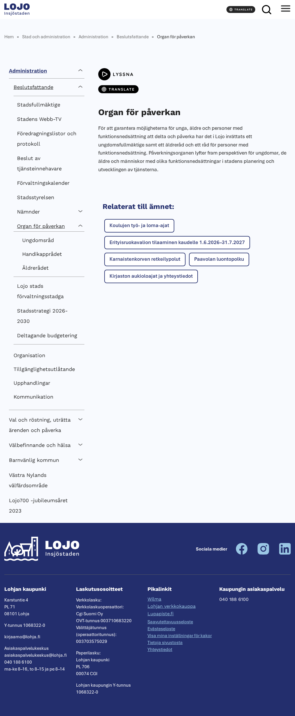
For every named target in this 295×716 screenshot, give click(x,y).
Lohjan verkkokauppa (172, 606)
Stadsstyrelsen (35, 197)
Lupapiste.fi (161, 613)
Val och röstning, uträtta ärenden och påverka (40, 425)
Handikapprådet (42, 254)
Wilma (154, 599)
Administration (93, 37)
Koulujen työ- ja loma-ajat (139, 225)
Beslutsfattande (133, 37)
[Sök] (266, 9)
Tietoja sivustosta (165, 642)
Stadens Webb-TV (39, 119)
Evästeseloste (161, 629)
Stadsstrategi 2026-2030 (42, 316)
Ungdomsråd (38, 240)
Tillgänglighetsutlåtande (44, 369)
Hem (9, 37)
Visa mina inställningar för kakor (180, 636)
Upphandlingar (32, 383)
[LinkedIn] (285, 553)
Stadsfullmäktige (38, 105)
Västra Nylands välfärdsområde (28, 480)
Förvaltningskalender (43, 183)
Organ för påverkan (41, 226)
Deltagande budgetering (47, 335)
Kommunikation (33, 397)
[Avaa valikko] (285, 9)
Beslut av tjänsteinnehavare (39, 163)
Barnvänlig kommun (34, 460)
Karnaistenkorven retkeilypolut (144, 259)
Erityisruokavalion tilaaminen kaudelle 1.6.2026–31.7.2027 (177, 242)
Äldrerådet (35, 268)
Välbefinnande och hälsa (40, 445)
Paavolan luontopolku (219, 259)
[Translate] (240, 9)
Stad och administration (46, 37)
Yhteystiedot (160, 649)
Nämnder (28, 212)
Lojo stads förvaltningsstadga (40, 291)
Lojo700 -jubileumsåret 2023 (38, 505)
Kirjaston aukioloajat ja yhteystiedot (151, 276)
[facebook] (241, 553)
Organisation (29, 355)
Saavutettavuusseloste (170, 622)
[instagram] (263, 553)
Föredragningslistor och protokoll (46, 138)
